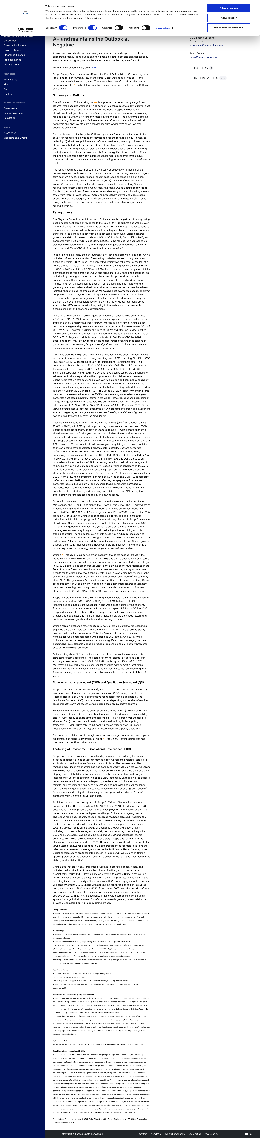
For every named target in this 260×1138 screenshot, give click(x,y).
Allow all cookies (229, 8)
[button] (191, 68)
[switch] (92, 27)
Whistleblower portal (175, 1134)
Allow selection (229, 18)
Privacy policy (211, 1134)
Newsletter (156, 1134)
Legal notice (195, 1134)
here (93, 67)
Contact (143, 1134)
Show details (163, 28)
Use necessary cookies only (228, 27)
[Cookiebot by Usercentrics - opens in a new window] (25, 30)
